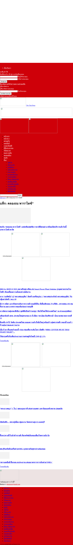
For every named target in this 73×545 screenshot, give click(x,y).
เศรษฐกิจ (7, 141)
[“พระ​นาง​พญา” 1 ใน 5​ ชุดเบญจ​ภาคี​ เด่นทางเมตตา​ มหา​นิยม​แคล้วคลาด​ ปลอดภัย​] (5, 404)
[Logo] (14, 132)
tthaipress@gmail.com (13, 484)
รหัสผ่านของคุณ (23, 79)
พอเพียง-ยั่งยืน (12, 181)
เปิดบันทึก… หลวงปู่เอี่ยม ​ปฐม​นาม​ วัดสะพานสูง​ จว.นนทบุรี (22, 422)
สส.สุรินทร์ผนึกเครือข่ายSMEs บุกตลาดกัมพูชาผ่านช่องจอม (22, 449)
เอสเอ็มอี (7, 143)
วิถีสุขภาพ (7, 150)
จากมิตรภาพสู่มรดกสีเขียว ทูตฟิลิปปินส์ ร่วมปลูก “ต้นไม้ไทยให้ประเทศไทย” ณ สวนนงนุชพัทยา (36, 311)
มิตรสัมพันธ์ (11, 191)
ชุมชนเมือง (7, 155)
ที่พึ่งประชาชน (8, 148)
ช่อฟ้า (6, 158)
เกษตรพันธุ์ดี (8, 146)
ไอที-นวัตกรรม (12, 170)
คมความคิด (8, 153)
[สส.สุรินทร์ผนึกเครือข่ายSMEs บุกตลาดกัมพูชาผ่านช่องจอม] (5, 445)
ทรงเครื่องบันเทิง (13, 184)
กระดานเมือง (12, 177)
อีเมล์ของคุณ (22, 91)
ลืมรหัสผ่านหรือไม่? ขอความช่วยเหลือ (12, 84)
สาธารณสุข (11, 172)
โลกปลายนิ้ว (12, 186)
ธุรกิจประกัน (12, 189)
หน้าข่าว (7, 138)
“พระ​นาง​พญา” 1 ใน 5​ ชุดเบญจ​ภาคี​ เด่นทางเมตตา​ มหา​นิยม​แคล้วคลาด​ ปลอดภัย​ (31, 409)
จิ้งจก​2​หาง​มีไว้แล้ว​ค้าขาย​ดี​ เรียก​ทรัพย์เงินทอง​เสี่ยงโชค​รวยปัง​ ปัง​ (25, 435)
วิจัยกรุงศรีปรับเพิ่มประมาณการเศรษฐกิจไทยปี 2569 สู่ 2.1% (23, 336)
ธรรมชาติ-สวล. (13, 174)
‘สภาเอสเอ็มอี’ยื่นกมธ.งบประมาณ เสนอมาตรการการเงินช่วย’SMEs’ (26, 462)
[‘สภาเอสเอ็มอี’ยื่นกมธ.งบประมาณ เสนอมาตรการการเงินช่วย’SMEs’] (5, 458)
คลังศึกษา (11, 167)
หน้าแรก (7, 136)
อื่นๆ (5, 160)
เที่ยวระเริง (11, 165)
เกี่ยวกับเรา (7, 68)
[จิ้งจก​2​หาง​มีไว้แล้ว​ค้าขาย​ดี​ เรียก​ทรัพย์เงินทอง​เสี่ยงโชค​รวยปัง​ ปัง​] (5, 431)
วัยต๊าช (10, 162)
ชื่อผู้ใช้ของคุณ (22, 76)
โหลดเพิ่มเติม (4, 341)
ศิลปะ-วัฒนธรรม (13, 179)
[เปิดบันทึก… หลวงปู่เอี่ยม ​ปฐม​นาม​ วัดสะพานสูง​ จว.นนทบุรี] (5, 418)
